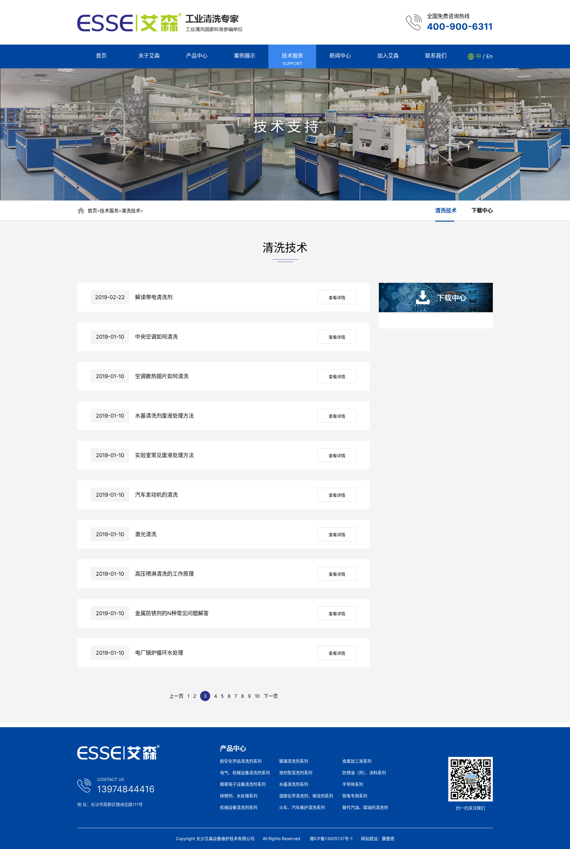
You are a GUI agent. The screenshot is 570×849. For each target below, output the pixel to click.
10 (257, 696)
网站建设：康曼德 (377, 838)
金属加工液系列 (356, 761)
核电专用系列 (354, 796)
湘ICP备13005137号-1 (331, 838)
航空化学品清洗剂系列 (241, 761)
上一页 (176, 696)
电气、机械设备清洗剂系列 (245, 773)
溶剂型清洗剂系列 (295, 773)
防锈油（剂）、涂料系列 (364, 773)
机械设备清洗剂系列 (238, 807)
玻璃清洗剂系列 (293, 761)
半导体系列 (352, 784)
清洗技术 (130, 210)
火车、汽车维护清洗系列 (302, 807)
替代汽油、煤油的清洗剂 (365, 807)
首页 (92, 210)
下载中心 (482, 210)
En (489, 56)
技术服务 (109, 210)
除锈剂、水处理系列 (238, 796)
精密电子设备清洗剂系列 (243, 784)
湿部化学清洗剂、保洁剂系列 (306, 796)
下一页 (271, 696)
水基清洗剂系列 (293, 784)
